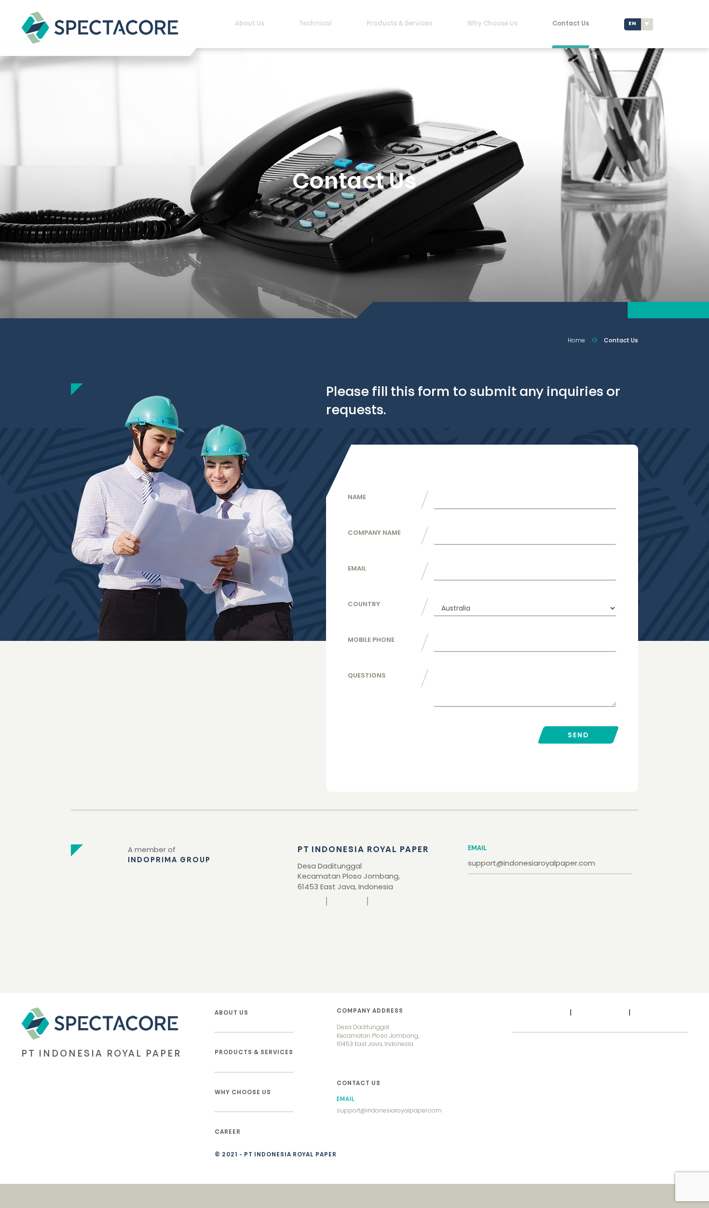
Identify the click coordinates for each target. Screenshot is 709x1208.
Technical (315, 24)
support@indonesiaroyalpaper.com (531, 863)
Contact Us (570, 24)
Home (576, 340)
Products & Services (399, 24)
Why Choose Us (492, 24)
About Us (249, 24)
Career (228, 1132)
